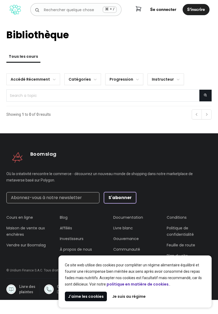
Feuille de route (181, 245)
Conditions (177, 217)
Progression (121, 79)
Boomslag (43, 154)
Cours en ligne (19, 217)
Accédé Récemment (30, 79)
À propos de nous (76, 249)
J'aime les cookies (86, 296)
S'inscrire (196, 9)
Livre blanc (123, 228)
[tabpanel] (109, 98)
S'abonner (120, 198)
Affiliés (66, 228)
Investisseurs (71, 238)
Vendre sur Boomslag (26, 245)
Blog (64, 217)
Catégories (80, 79)
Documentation (128, 217)
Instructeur (163, 79)
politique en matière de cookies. (138, 284)
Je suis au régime (129, 296)
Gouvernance (126, 238)
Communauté (126, 249)
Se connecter (163, 9)
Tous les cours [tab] (23, 56)
